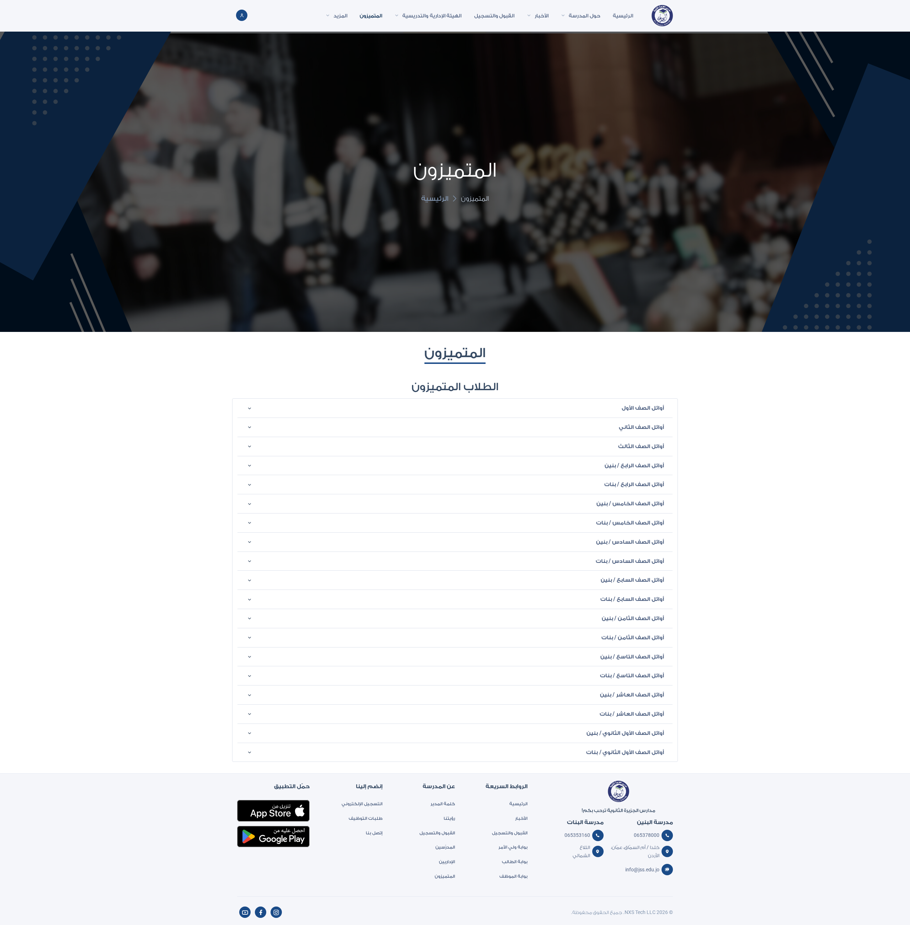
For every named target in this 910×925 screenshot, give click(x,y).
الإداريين (447, 861)
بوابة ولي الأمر (513, 847)
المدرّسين (445, 847)
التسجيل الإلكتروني (362, 803)
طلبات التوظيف (365, 818)
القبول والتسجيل (510, 832)
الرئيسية (434, 198)
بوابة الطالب (515, 861)
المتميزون (445, 876)
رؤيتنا (449, 818)
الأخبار (521, 818)
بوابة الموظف (513, 876)
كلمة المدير (442, 803)
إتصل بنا (374, 832)
